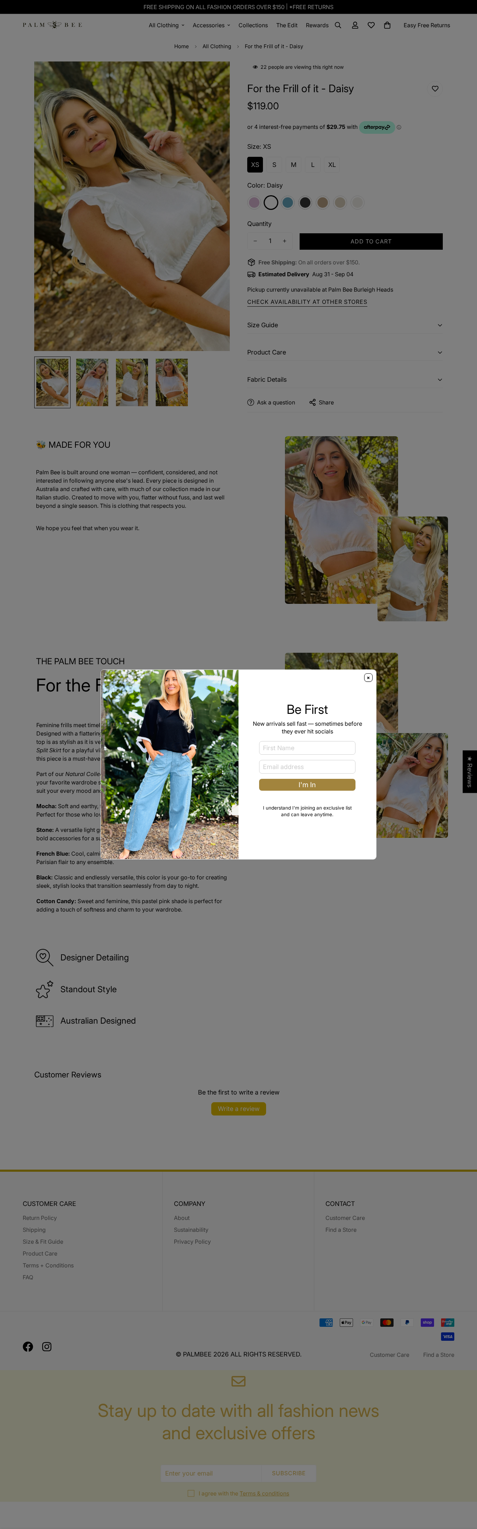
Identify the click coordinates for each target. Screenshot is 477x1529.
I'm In (307, 785)
